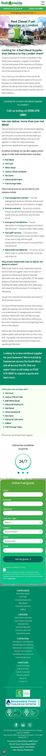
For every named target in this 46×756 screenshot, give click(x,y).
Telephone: (7, 509)
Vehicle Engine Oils (23, 627)
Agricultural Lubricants (23, 618)
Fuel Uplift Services (23, 657)
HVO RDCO (29, 747)
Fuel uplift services (13, 233)
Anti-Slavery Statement (23, 750)
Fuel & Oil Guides (23, 666)
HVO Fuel (9, 393)
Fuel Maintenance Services (23, 654)
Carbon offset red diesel (15, 171)
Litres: (5, 537)
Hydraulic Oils (23, 624)
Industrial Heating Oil (14, 404)
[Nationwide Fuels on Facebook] (16, 724)
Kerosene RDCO (17, 747)
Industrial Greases (23, 633)
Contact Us (23, 681)
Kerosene (9, 175)
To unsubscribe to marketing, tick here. (14, 567)
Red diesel (9, 160)
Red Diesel (9, 408)
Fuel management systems (16, 198)
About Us (23, 678)
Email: (5, 546)
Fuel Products (23, 590)
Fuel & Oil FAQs (23, 669)
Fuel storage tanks (13, 183)
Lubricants (23, 614)
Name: (6, 490)
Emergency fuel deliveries (16, 222)
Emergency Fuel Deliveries (23, 642)
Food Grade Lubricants (23, 621)
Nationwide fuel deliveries (16, 250)
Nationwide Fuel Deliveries (23, 648)
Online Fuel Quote (12, 8)
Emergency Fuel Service (22, 13)
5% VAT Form (15, 744)
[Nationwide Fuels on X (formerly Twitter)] (29, 724)
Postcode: (7, 499)
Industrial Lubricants (14, 419)
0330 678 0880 (36, 8)
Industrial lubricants (13, 179)
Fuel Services (23, 638)
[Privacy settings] (4, 751)
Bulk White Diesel (12, 401)
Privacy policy (11, 578)
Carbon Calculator (23, 672)
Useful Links (23, 662)
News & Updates (23, 675)
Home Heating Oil (12, 412)
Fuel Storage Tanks (13, 427)
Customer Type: (9, 518)
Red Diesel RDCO (28, 744)
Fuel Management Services (23, 645)
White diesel (10, 167)
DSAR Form (33, 741)
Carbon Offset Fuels (14, 397)
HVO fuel (9, 163)
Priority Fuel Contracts (23, 651)
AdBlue (8, 423)
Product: (6, 527)
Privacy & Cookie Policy (17, 741)
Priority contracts (13, 208)
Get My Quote (21, 559)
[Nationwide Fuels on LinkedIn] (23, 724)
